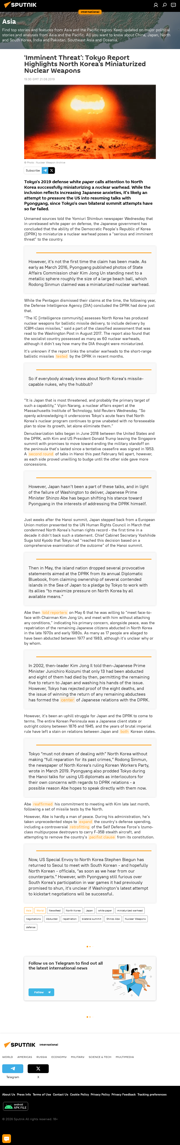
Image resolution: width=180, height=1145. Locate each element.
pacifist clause (102, 837)
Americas (24, 1057)
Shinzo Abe (113, 918)
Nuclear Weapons (135, 918)
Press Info (24, 1094)
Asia (28, 910)
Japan (89, 910)
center (67, 699)
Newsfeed (55, 910)
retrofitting (79, 826)
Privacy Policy (100, 1094)
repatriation (70, 918)
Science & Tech (100, 1057)
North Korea (73, 910)
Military (77, 1057)
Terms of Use (42, 1094)
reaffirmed (42, 804)
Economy (59, 1057)
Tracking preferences (152, 1094)
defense (30, 927)
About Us (8, 1094)
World (40, 910)
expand (85, 821)
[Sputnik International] (21, 9)
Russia (41, 1057)
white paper (105, 910)
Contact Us (60, 1094)
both (124, 731)
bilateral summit (91, 918)
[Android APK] (16, 1107)
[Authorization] (155, 4)
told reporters (54, 612)
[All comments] (6, 1138)
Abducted (52, 918)
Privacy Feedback (124, 1094)
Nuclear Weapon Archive (50, 162)
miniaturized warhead (130, 910)
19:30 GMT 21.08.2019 (39, 79)
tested (61, 356)
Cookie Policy (79, 1094)
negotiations (33, 918)
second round (41, 453)
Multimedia (125, 1057)
